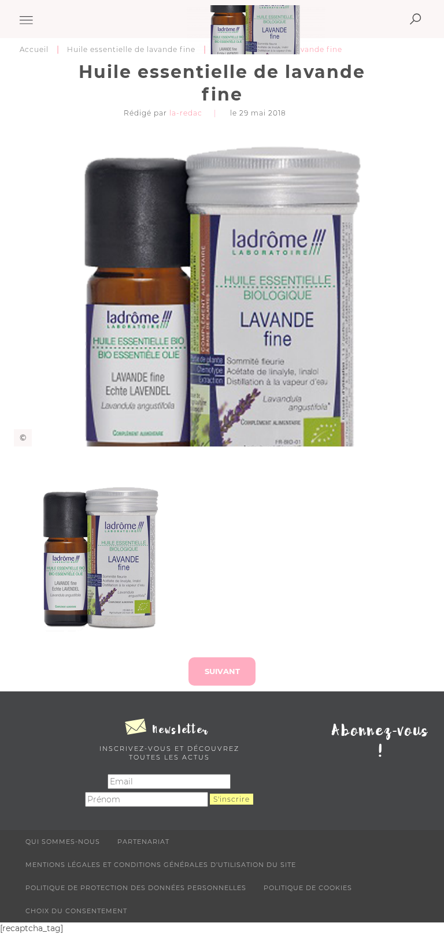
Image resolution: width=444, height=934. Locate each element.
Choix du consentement (76, 911)
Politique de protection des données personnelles (135, 888)
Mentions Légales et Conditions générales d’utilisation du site (160, 865)
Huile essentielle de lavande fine (131, 49)
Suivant (222, 671)
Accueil (34, 49)
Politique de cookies (308, 888)
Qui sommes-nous (62, 842)
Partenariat (143, 842)
